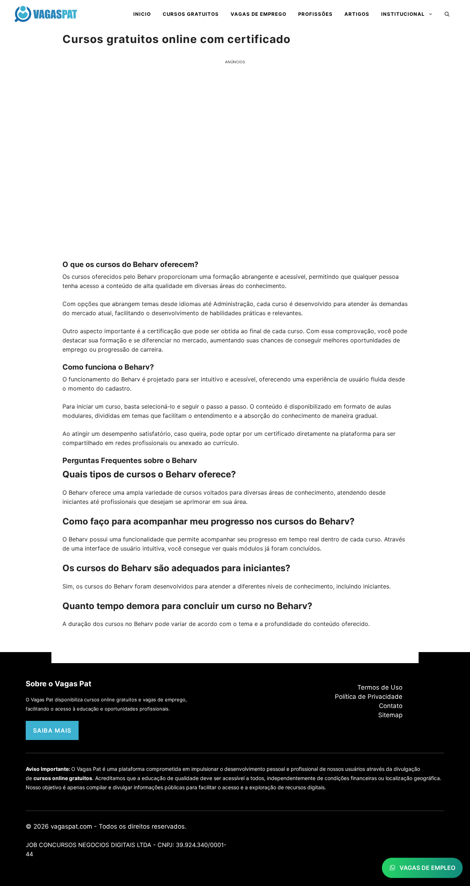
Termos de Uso (379, 687)
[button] (447, 14)
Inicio (142, 14)
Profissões (315, 14)
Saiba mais (52, 730)
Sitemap (390, 715)
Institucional (402, 14)
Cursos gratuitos (191, 14)
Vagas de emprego (258, 14)
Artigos (356, 14)
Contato (390, 705)
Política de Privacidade (368, 696)
